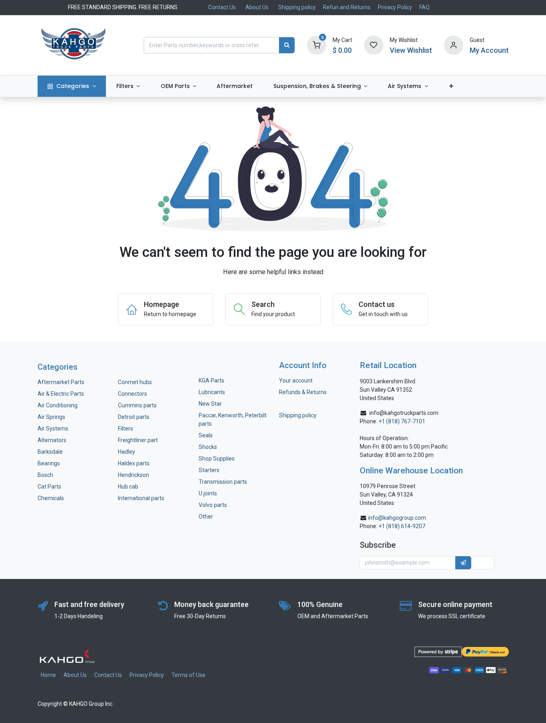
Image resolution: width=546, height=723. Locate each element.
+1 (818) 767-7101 (402, 421)
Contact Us (222, 7)
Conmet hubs (135, 382)
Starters (209, 470)
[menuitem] (72, 86)
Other (206, 516)
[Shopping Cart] (316, 45)
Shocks (208, 447)
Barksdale (50, 452)
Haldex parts (133, 463)
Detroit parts (133, 417)
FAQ (424, 7)
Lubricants (212, 392)
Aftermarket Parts (61, 382)
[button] (463, 563)
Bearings (49, 463)
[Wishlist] (373, 45)
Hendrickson (133, 475)
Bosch (45, 475)
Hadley (126, 452)
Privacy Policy (395, 7)
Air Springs (51, 417)
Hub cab (128, 486)
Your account (296, 380)
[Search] (287, 45)
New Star (210, 404)
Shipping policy (297, 7)
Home (48, 675)
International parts (141, 498)
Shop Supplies (217, 458)
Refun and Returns (347, 7)
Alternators (52, 440)
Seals (206, 435)
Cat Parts (49, 486)
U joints (208, 493)
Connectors (133, 394)
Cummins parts (137, 405)
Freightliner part (138, 440)
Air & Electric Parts (61, 394)
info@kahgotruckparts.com (403, 413)
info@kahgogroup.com (397, 518)
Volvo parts (213, 505)
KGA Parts (211, 380)
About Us (257, 7)
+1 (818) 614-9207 (402, 526)
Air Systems (53, 428)
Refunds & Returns (303, 392)
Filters (125, 428)
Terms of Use (188, 675)
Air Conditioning (58, 405)
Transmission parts (223, 482)
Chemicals (51, 498)
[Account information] (453, 45)
